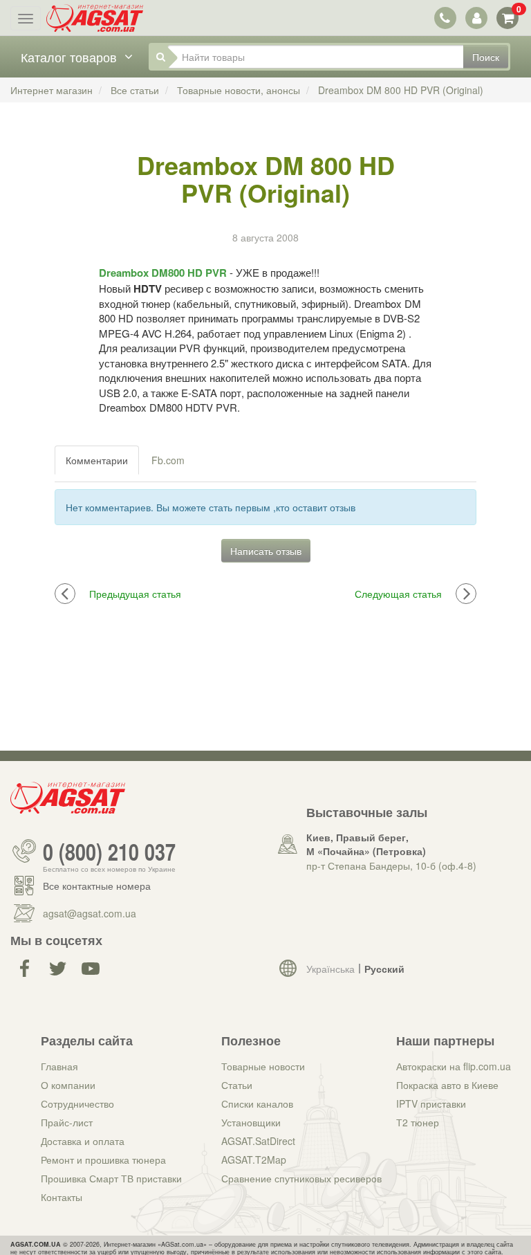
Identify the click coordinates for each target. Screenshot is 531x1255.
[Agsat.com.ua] (94, 18)
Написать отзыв (265, 551)
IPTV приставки (431, 1103)
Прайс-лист (67, 1122)
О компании (68, 1085)
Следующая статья (398, 594)
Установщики (251, 1122)
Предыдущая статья (135, 594)
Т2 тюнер (417, 1122)
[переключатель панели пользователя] (476, 17)
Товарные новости (263, 1066)
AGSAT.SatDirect (258, 1141)
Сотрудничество (77, 1103)
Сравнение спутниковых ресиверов (301, 1178)
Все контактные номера (97, 885)
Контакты (61, 1197)
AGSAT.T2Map (253, 1159)
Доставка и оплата (82, 1141)
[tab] (97, 460)
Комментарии (97, 460)
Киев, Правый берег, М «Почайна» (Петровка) (366, 844)
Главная (59, 1066)
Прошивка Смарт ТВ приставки (111, 1178)
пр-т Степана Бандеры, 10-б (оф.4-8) (391, 865)
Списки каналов (257, 1103)
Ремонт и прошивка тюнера (103, 1159)
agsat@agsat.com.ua (89, 913)
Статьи (236, 1085)
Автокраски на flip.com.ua (453, 1066)
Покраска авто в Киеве (447, 1085)
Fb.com (168, 460)
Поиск (485, 57)
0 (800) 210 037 (109, 851)
